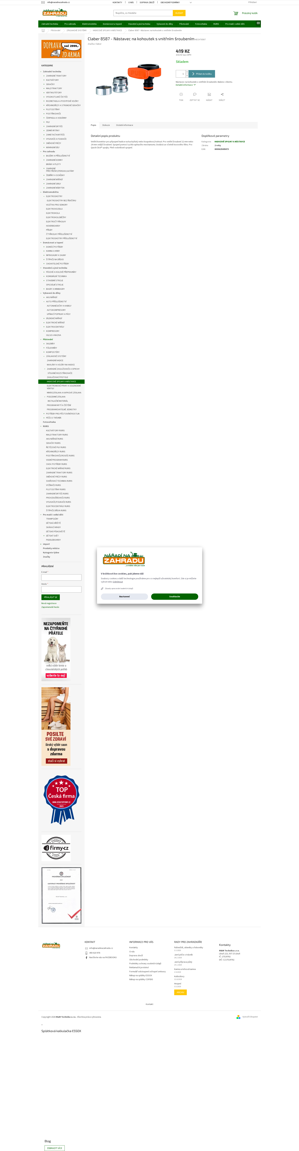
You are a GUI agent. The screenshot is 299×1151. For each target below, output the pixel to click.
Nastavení (124, 596)
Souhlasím (174, 596)
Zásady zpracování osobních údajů (119, 588)
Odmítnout (118, 582)
